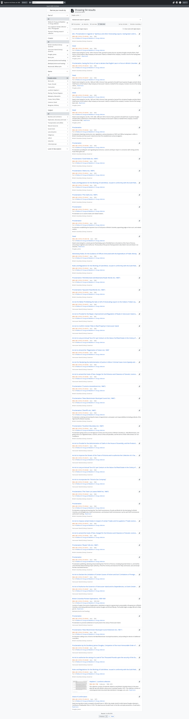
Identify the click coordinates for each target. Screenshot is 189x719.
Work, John (58, 58)
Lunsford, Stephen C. (58, 90)
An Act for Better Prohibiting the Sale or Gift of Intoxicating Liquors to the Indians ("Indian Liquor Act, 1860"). (104, 302)
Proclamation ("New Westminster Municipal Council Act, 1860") (93, 398)
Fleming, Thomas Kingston (58, 93)
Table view (102, 24)
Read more (85, 56)
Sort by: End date (123, 24)
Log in (184, 2)
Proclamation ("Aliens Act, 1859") (83, 171)
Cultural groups (58, 144)
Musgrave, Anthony (58, 105)
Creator (50, 38)
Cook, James (58, 87)
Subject (50, 110)
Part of (50, 15)
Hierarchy (85, 24)
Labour (58, 138)
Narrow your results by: (58, 10)
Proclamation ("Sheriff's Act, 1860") (84, 410)
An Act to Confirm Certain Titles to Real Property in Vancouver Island (95, 326)
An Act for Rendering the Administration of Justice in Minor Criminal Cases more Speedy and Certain (104, 362)
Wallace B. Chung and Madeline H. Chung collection (58, 23)
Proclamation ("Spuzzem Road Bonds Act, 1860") (88, 290)
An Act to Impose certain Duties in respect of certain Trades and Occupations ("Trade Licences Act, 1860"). (104, 521)
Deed (74, 46)
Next (112, 716)
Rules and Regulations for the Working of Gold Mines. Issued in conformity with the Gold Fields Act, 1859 (104, 183)
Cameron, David (58, 102)
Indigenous (58, 135)
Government (58, 129)
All (48, 19)
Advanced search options (80, 20)
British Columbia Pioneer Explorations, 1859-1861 (89, 599)
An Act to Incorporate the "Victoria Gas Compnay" (89, 479)
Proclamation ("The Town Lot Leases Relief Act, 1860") (90, 491)
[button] (173, 2)
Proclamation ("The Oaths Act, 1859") (84, 195)
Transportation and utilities (58, 123)
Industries (58, 141)
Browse (24, 2)
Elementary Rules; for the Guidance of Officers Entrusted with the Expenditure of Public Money (104, 254)
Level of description (54, 149)
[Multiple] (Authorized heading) (58, 64)
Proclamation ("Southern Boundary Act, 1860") (88, 426)
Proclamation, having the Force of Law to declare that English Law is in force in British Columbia (104, 63)
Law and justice (58, 132)
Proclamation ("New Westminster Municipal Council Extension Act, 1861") (97, 630)
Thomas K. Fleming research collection (58, 32)
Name (50, 71)
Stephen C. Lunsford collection (99, 681)
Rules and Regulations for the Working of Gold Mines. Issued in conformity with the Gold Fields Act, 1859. (104, 266)
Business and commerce (58, 117)
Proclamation (76, 127)
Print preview (76, 24)
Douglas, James (58, 55)
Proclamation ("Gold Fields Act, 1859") (85, 159)
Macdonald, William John (58, 67)
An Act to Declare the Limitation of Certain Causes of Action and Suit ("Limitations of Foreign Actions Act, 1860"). (104, 574)
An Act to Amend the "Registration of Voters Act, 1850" (90, 350)
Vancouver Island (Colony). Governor (58, 50)
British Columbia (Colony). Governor (58, 45)
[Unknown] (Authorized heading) (58, 61)
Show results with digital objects (132, 29)
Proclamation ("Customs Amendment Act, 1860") (89, 386)
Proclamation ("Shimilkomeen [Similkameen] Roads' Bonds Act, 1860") (96, 278)
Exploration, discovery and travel (58, 120)
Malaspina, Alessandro (58, 96)
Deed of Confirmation (79, 697)
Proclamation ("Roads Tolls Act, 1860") (85, 545)
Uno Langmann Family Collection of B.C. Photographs (58, 27)
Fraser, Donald (58, 84)
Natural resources (58, 126)
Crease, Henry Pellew (58, 99)
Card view (94, 24)
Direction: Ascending (135, 24)
